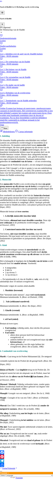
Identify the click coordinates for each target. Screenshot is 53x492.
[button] (26, 31)
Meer (5, 128)
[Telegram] (26, 461)
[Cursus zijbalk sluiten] (2, 24)
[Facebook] (26, 452)
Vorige (4, 468)
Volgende (11, 468)
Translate (19, 478)
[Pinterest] (26, 457)
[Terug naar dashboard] (1, 2)
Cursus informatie (25, 131)
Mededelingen (9, 131)
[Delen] (26, 465)
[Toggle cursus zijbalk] (2, 13)
